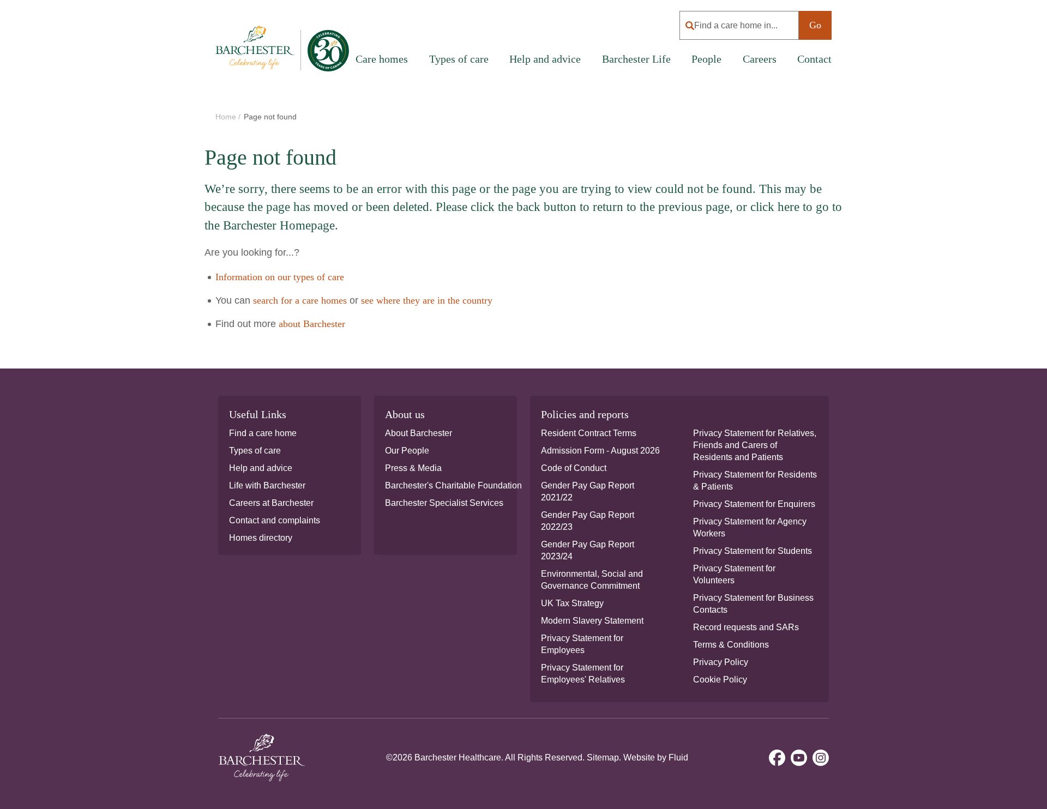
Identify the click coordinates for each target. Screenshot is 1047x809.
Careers (760, 59)
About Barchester (418, 433)
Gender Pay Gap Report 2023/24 (587, 550)
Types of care (255, 450)
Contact (814, 59)
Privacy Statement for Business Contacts (753, 603)
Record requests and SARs (746, 627)
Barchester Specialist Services (444, 503)
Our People (407, 450)
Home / (229, 116)
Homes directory (260, 537)
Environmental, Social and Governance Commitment (592, 579)
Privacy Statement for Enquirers (754, 504)
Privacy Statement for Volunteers (734, 574)
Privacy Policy (720, 662)
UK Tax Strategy (572, 603)
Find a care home (263, 433)
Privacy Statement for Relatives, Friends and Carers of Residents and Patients (754, 445)
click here (774, 207)
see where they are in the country (426, 300)
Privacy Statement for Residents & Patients (755, 480)
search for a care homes (300, 300)
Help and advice (545, 59)
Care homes (382, 59)
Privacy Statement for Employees (582, 644)
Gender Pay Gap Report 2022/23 (587, 521)
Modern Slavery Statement (592, 620)
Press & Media (413, 468)
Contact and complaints (274, 520)
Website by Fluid (655, 757)
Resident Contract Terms (588, 433)
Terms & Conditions (731, 644)
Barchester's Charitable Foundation (453, 485)
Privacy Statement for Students (752, 551)
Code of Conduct (573, 468)
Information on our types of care (279, 276)
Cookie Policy (720, 679)
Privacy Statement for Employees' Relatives (583, 673)
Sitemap (603, 757)
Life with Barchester (267, 485)
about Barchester (312, 323)
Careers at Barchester (271, 503)
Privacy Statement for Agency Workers (750, 527)
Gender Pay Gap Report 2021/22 (587, 491)
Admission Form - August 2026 (600, 450)
